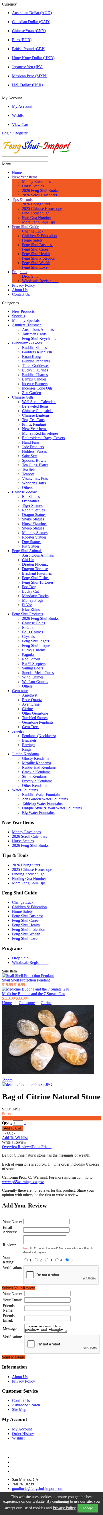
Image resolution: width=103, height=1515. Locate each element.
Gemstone (20, 691)
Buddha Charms (35, 374)
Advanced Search (26, 1405)
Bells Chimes (32, 632)
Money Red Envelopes (40, 433)
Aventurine (31, 704)
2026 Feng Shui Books (40, 190)
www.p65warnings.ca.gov (23, 1182)
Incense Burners (35, 384)
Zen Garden (31, 393)
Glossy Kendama (35, 758)
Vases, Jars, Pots (35, 478)
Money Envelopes (36, 181)
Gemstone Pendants (37, 722)
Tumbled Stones (35, 718)
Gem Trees (30, 727)
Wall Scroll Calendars (39, 402)
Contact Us (21, 294)
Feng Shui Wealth (36, 263)
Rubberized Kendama (39, 767)
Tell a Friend (42, 1147)
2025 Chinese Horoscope (42, 208)
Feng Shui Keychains (39, 338)
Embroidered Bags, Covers (43, 438)
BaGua (27, 627)
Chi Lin (28, 560)
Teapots (28, 474)
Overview (10, 1147)
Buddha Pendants (36, 361)
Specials (18, 316)
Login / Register (15, 133)
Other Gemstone (35, 713)
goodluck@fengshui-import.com (37, 1488)
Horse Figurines (34, 523)
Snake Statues (33, 519)
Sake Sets (29, 456)
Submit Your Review (18, 1288)
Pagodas (28, 654)
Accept (87, 1508)
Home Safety (32, 240)
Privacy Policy (64, 1508)
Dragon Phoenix (35, 564)
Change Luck (33, 231)
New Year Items (24, 177)
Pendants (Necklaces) (39, 736)
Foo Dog (29, 587)
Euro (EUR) (22, 40)
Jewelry (18, 731)
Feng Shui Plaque (36, 645)
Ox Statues (30, 501)
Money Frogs (32, 600)
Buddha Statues (34, 347)
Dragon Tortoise (35, 569)
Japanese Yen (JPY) (27, 67)
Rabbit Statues (33, 510)
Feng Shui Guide (25, 226)
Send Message (13, 1357)
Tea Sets (28, 469)
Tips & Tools (22, 199)
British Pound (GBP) (28, 49)
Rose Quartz (32, 700)
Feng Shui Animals (27, 551)
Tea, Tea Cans (33, 420)
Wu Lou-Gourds (35, 681)
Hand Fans (30, 442)
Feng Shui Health (36, 254)
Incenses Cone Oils (37, 388)
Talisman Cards (34, 334)
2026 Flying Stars (36, 204)
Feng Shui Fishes (35, 578)
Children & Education (39, 236)
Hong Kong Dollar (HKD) (33, 58)
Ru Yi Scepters (34, 663)
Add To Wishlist (15, 1137)
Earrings (28, 745)
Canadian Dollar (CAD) (31, 22)
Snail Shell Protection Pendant (26, 980)
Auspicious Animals (38, 555)
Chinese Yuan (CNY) (29, 31)
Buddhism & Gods (27, 343)
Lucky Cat (30, 591)
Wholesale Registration (40, 281)
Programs (19, 272)
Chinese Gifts (23, 397)
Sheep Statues (33, 528)
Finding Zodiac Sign (28, 874)
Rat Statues (31, 496)
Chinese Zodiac (24, 492)
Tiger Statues (32, 505)
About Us (20, 290)
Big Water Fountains (38, 812)
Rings (26, 749)
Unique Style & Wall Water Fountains (52, 808)
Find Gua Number (36, 217)
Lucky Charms (34, 650)
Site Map (19, 1409)
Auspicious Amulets (38, 329)
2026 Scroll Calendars (39, 195)
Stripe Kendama (35, 776)
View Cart (20, 124)
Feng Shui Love (35, 267)
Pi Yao (27, 605)
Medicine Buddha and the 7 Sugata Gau (33, 994)
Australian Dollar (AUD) (32, 13)
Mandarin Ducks (35, 596)
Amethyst (29, 695)
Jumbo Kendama (25, 754)
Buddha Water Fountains (41, 794)
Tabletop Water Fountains (42, 803)
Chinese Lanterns (36, 415)
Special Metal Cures (38, 672)
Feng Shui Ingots (35, 641)
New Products (23, 311)
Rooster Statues (34, 537)
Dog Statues (31, 542)
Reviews (25, 1147)
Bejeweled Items (35, 406)
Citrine (27, 709)
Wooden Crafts (34, 483)
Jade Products (33, 447)
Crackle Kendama (36, 772)
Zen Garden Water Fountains (45, 799)
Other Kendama (34, 785)
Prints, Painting (34, 424)
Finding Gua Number (29, 878)
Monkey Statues (35, 533)
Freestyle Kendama (37, 781)
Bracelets (29, 740)
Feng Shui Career (36, 249)
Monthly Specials (26, 320)
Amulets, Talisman (27, 325)
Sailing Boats (32, 668)
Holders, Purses (34, 451)
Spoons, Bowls (34, 460)
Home (17, 172)
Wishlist (18, 115)
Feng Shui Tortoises (38, 582)
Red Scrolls (31, 659)
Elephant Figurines (37, 573)
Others (27, 487)
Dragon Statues (34, 514)
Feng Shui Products (27, 614)
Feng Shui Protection (38, 258)
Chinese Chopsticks (37, 411)
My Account (22, 106)
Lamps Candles (34, 379)
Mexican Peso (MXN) (29, 76)
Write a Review (14, 1142)
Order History (23, 1433)
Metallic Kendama (36, 763)
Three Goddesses (35, 365)
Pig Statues (31, 546)
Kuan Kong (31, 356)
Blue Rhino (31, 609)
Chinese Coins (33, 623)
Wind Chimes (33, 677)
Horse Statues (33, 186)
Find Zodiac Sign (36, 213)
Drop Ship (30, 276)
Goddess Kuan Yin (37, 352)
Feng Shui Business (37, 245)
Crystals (28, 636)
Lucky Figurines (35, 370)
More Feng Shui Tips (39, 222)
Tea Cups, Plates (35, 465)
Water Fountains (25, 790)
